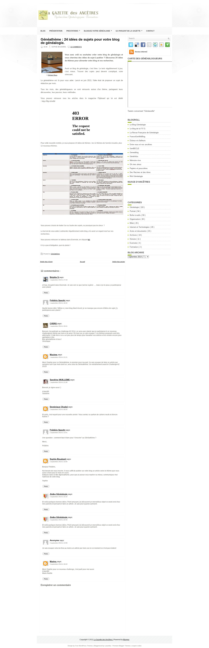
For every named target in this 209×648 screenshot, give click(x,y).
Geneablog (134, 152)
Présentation (55, 31)
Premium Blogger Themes (121, 646)
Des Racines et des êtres (140, 172)
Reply (46, 292)
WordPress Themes (86, 646)
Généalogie (134, 207)
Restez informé (141, 52)
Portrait (133, 211)
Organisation (135, 219)
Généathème (55, 254)
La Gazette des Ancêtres (103, 640)
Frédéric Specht (58, 300)
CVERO (53, 323)
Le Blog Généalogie (138, 125)
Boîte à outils (135, 215)
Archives (133, 235)
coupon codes (136, 646)
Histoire (133, 239)
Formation (134, 247)
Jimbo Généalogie (59, 494)
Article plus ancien (118, 261)
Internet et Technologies (140, 227)
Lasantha (108, 646)
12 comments (76, 47)
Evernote (134, 243)
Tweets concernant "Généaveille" (141, 111)
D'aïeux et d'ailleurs (138, 140)
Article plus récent (46, 261)
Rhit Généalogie (136, 176)
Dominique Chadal (59, 407)
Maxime (54, 354)
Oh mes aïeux (135, 164)
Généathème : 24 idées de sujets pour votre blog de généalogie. (80, 41)
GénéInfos (134, 156)
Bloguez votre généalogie (98, 31)
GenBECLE (134, 148)
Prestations (73, 31)
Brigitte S (54, 277)
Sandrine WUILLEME (60, 380)
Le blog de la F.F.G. (138, 129)
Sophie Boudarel (58, 459)
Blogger (126, 640)
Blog (43, 31)
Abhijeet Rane (52, 75)
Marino (53, 561)
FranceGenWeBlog (137, 137)
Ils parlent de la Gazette (129, 31)
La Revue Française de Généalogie (144, 133)
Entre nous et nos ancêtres (141, 144)
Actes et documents (138, 231)
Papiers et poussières (139, 168)
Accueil (82, 261)
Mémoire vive (135, 160)
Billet (132, 223)
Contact (150, 31)
